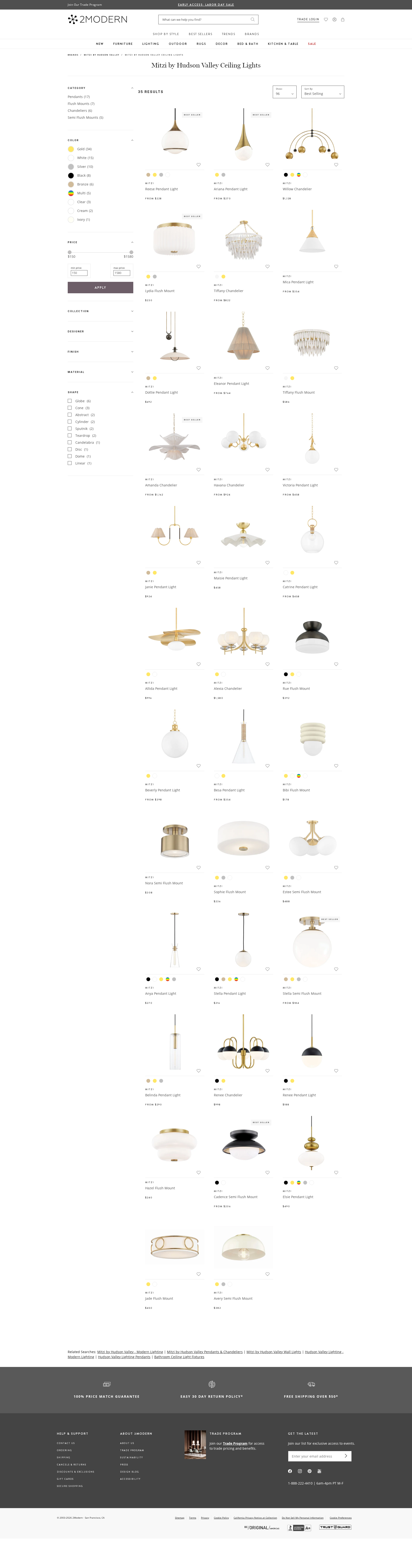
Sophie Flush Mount (230, 892)
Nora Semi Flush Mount (164, 883)
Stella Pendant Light (230, 993)
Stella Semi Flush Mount (302, 993)
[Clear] (285, 572)
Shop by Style (166, 34)
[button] (342, 19)
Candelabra (87, 442)
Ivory (83, 219)
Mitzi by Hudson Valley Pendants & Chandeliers (205, 1352)
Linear (83, 463)
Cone (82, 408)
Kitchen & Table (283, 44)
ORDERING (64, 1450)
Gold (84, 149)
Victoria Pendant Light (300, 485)
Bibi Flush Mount (296, 790)
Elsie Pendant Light (298, 1197)
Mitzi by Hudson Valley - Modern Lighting (130, 1352)
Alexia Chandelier (228, 688)
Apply (100, 287)
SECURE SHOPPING (70, 1486)
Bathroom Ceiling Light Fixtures (179, 1357)
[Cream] (217, 276)
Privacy (205, 1517)
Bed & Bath (247, 44)
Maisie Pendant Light (230, 578)
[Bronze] (148, 174)
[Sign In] (334, 19)
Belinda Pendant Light (162, 1095)
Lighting (150, 44)
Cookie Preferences (341, 1517)
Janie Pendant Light (160, 587)
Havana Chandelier (229, 485)
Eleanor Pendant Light (231, 383)
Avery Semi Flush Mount (233, 1298)
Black (84, 175)
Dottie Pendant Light (161, 392)
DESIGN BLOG (129, 1471)
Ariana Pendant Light (230, 189)
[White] (167, 174)
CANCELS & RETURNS (71, 1464)
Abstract (85, 414)
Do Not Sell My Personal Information (303, 1517)
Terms (192, 1517)
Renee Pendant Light (299, 1095)
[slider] (70, 252)
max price (119, 267)
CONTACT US (66, 1443)
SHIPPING (63, 1457)
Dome (83, 456)
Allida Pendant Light (161, 688)
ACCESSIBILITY (130, 1479)
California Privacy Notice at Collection (255, 1517)
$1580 (128, 256)
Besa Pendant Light (229, 790)
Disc (81, 449)
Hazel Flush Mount (160, 1188)
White (85, 157)
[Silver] (161, 174)
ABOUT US (127, 1443)
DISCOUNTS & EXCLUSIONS (75, 1471)
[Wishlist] (326, 19)
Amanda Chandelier (161, 485)
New (100, 44)
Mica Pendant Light (298, 282)
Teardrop (85, 435)
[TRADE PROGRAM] (226, 1445)
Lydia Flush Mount (160, 291)
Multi (84, 193)
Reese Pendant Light (161, 189)
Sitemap (179, 1517)
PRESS (124, 1464)
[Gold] (154, 174)
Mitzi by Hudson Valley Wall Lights (274, 1352)
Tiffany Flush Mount (299, 392)
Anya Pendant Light (160, 993)
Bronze (85, 184)
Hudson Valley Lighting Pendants (124, 1357)
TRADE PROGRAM (132, 1450)
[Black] (285, 174)
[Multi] (298, 174)
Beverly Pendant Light (162, 790)
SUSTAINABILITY (131, 1457)
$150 (71, 256)
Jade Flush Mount (159, 1298)
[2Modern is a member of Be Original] (262, 1527)
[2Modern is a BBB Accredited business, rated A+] (299, 1530)
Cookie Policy (221, 1517)
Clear (84, 202)
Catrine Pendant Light (300, 587)
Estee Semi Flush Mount (302, 892)
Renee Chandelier (228, 1095)
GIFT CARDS (65, 1479)
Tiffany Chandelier (228, 291)
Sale (312, 44)
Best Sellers (200, 34)
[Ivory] (292, 775)
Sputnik (84, 428)
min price (76, 267)
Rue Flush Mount (296, 688)
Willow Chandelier (297, 189)
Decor (222, 44)
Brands (252, 34)
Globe (83, 401)
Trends (228, 34)
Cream (85, 210)
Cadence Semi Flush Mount (236, 1197)
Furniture (123, 44)
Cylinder (85, 421)
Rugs (201, 44)
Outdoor (178, 44)
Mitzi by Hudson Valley (101, 54)
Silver (85, 166)
